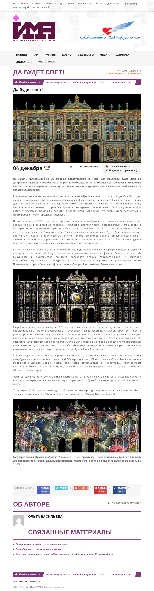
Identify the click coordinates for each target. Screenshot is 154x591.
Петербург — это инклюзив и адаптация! (39, 549)
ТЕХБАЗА (69, 4)
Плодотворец (54, 4)
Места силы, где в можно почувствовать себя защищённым (51, 82)
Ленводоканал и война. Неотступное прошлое (42, 544)
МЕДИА (104, 55)
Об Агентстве (20, 582)
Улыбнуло (46, 62)
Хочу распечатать (119, 166)
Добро (67, 55)
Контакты (35, 582)
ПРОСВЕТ (23, 4)
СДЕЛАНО (122, 55)
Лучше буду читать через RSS (125, 73)
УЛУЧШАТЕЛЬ (85, 4)
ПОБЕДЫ (22, 55)
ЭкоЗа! (99, 4)
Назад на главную (131, 71)
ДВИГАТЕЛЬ (24, 62)
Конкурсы (37, 4)
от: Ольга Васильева (85, 166)
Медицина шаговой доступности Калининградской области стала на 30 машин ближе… (66, 554)
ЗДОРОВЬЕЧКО (113, 4)
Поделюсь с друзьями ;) (123, 170)
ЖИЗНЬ (51, 55)
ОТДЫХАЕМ (86, 55)
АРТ (37, 55)
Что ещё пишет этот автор (126, 503)
